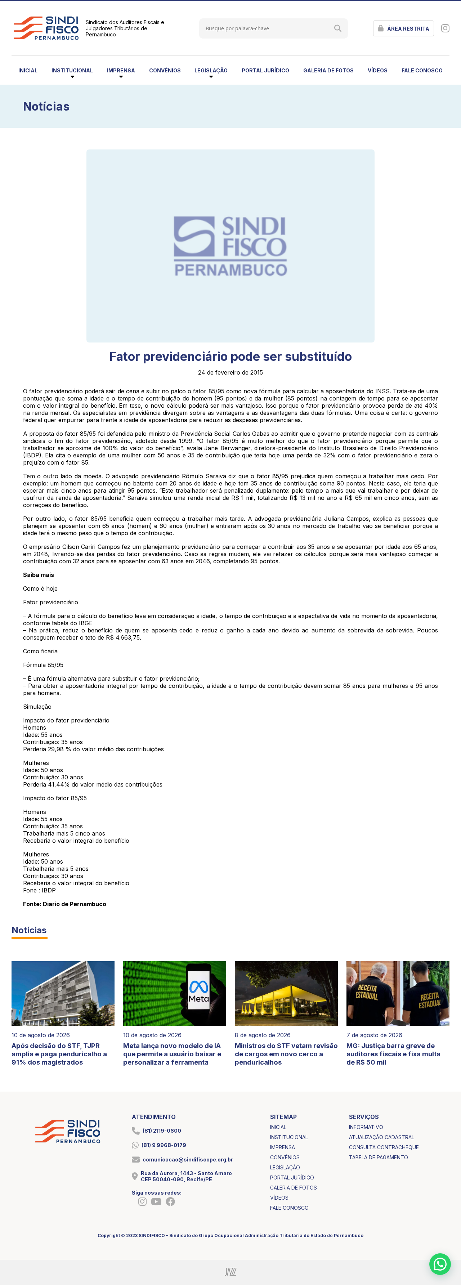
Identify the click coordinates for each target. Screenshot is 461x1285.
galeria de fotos (328, 70)
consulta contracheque (384, 1147)
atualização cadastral (381, 1137)
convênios (165, 70)
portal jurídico (265, 70)
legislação (285, 1167)
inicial (27, 70)
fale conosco (422, 70)
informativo (366, 1127)
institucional (289, 1137)
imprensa (282, 1147)
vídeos (378, 70)
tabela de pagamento (378, 1157)
